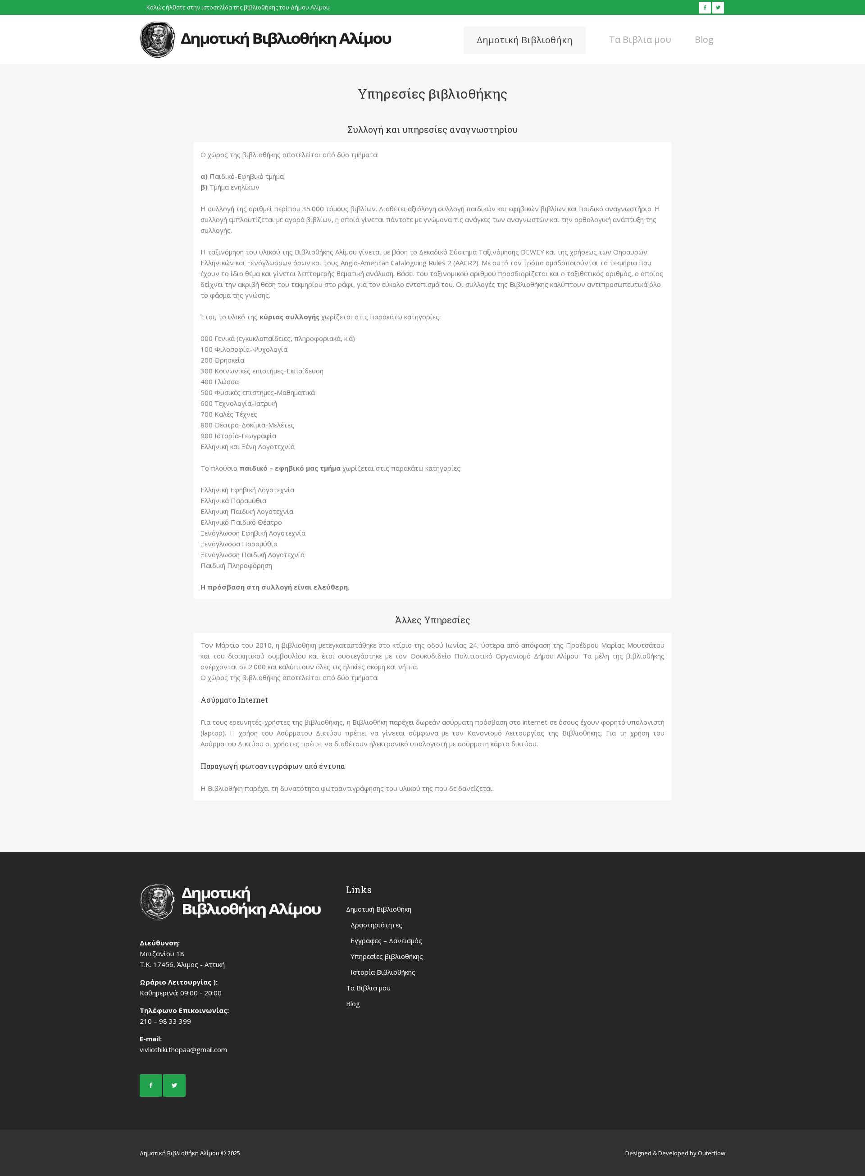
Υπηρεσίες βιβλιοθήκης (387, 956)
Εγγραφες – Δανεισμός (386, 940)
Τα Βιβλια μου (368, 987)
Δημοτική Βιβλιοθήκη (378, 908)
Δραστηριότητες (376, 924)
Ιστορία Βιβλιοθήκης (383, 971)
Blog (353, 1003)
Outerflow (711, 1153)
